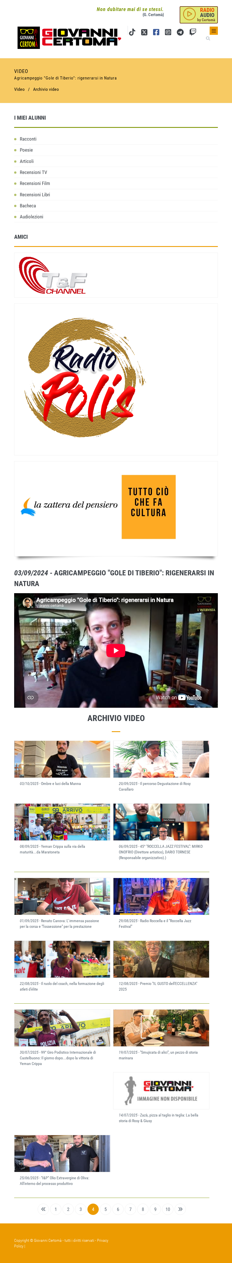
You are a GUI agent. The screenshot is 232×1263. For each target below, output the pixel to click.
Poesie (26, 150)
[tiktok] (132, 33)
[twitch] (192, 33)
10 (168, 1209)
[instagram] (168, 33)
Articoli (27, 161)
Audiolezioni (31, 217)
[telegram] (180, 33)
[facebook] (156, 33)
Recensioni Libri (35, 194)
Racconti (28, 139)
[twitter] (144, 33)
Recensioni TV (33, 172)
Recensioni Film (35, 183)
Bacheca (28, 205)
